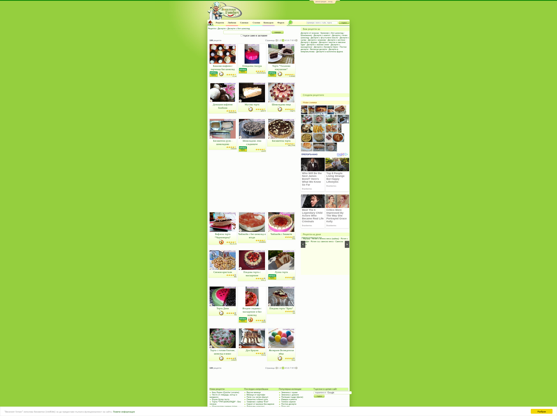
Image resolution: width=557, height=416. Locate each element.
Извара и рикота (289, 399)
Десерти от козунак (310, 33)
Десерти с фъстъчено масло (324, 37)
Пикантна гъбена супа (257, 399)
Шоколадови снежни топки (224, 406)
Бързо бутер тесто (220, 399)
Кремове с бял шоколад (332, 33)
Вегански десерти (318, 49)
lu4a (293, 238)
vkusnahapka (261, 73)
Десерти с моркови (317, 40)
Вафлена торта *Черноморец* (223, 235)
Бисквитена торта (281, 140)
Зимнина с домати (290, 395)
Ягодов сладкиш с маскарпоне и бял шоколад (252, 312)
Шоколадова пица (281, 104)
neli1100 (233, 148)
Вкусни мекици (254, 392)
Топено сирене (288, 401)
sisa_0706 (291, 145)
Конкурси (268, 22)
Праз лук (285, 406)
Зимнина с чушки (289, 392)
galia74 (263, 111)
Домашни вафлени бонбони (223, 106)
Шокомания (306, 35)
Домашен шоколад (255, 406)
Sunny (263, 355)
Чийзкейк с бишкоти (281, 234)
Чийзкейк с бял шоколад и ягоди (252, 235)
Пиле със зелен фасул (257, 397)
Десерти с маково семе (318, 44)
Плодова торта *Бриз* (281, 308)
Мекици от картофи (256, 395)
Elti (235, 314)
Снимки (244, 22)
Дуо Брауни (252, 350)
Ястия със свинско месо (322, 241)
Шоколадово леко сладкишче (252, 142)
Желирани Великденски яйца (281, 352)
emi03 (264, 322)
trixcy (293, 360)
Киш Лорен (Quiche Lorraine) (225, 392)
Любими (232, 22)
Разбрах (542, 411)
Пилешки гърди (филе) (292, 397)
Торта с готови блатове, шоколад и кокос (222, 352)
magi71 (292, 111)
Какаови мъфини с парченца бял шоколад (223, 67)
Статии (256, 22)
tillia (235, 276)
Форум (280, 22)
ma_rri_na (233, 243)
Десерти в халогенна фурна (329, 51)
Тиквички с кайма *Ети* (257, 401)
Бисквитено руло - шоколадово (222, 142)
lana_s (263, 280)
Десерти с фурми (309, 42)
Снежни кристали (222, 272)
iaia (294, 313)
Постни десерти (288, 404)
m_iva (234, 76)
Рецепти (220, 22)
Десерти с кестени (336, 40)
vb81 (293, 279)
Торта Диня (223, 308)
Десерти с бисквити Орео (326, 47)
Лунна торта (281, 272)
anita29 (233, 360)
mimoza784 (232, 112)
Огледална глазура (252, 65)
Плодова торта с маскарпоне (252, 273)
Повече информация (124, 411)
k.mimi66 (292, 76)
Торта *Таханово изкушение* (281, 67)
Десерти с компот (322, 35)
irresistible (262, 242)
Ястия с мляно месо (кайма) (325, 238)
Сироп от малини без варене (260, 404)
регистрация (320, 1)
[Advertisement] (297, 12)
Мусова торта (252, 104)
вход (330, 1)
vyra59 (263, 151)
